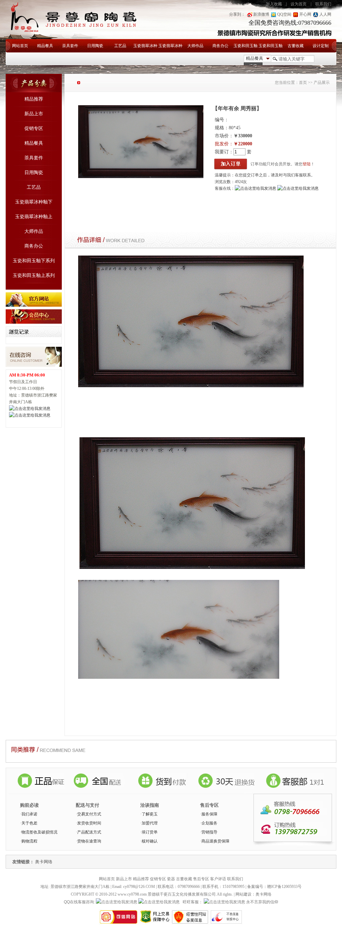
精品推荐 (33, 99)
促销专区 (33, 128)
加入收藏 (274, 4)
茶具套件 (70, 45)
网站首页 (20, 45)
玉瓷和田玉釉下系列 (245, 47)
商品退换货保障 (215, 841)
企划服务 (209, 823)
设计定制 (321, 45)
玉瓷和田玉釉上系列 (271, 47)
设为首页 (299, 4)
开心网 (305, 14)
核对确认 (150, 841)
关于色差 (29, 823)
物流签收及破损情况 (39, 832)
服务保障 (209, 814)
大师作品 (195, 45)
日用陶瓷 (95, 45)
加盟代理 (150, 823)
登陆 (307, 164)
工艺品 (120, 45)
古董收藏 (296, 45)
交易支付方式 (89, 814)
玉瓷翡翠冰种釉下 (145, 47)
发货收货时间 (89, 823)
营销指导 (209, 832)
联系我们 (323, 4)
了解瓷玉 (150, 814)
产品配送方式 (89, 832)
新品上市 (33, 113)
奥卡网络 (43, 861)
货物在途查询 (89, 841)
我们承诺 (29, 814)
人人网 (325, 14)
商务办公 (220, 45)
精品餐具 (45, 45)
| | (298, 4)
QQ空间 (284, 14)
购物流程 (29, 841)
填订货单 (150, 832)
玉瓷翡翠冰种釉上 (170, 47)
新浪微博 (261, 14)
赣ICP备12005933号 (284, 886)
